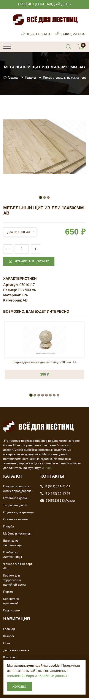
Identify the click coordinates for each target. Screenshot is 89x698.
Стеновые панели (16, 519)
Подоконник (11, 610)
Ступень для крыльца (18, 512)
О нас (7, 643)
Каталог (30, 77)
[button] (41, 197)
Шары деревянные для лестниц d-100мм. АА (44, 362)
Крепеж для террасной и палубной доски (14, 580)
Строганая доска (15, 498)
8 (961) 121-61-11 (39, 34)
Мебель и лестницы (17, 533)
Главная (13, 77)
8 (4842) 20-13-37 (73, 34)
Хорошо (19, 686)
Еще (48, 467)
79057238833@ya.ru (60, 500)
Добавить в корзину (31, 261)
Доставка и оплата (16, 650)
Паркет (8, 591)
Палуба (8, 526)
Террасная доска (15, 505)
